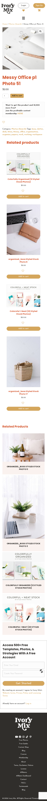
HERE (20, 114)
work (21, 135)
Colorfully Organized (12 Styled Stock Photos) (23, 586)
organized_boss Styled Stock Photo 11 (23, 468)
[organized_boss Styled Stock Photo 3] (23, 507)
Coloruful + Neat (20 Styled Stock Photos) (23, 628)
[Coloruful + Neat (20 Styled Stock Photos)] (23, 608)
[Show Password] (42, 672)
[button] (40, 31)
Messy (16, 132)
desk (4, 132)
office (22, 132)
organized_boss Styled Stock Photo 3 (23, 545)
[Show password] (42, 670)
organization (32, 132)
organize (6, 135)
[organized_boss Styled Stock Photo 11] (23, 447)
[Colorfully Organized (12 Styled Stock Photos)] (23, 566)
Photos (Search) (15, 24)
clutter (40, 129)
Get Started (23, 683)
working (27, 135)
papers (14, 135)
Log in (28, 704)
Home (4, 24)
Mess (10, 132)
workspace (37, 135)
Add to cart (17, 96)
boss (34, 129)
